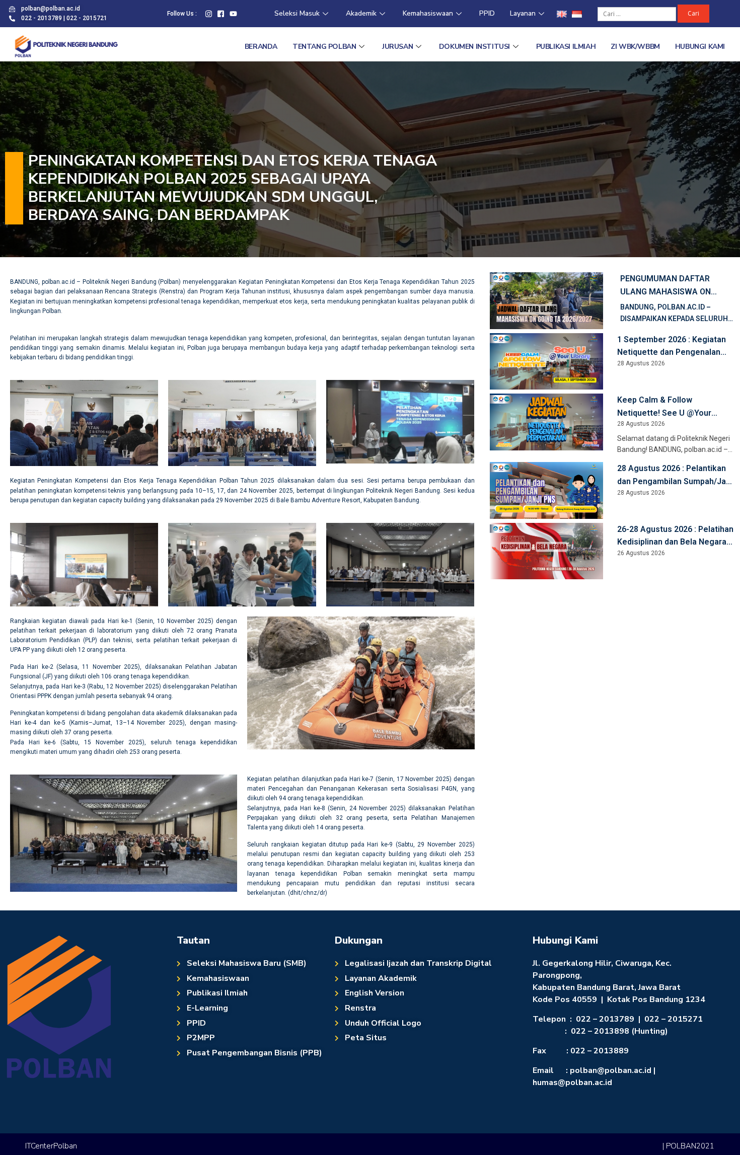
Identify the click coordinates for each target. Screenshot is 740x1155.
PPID (487, 13)
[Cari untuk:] (638, 13)
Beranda (261, 46)
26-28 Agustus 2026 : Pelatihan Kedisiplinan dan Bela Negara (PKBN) (675, 536)
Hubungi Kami (700, 46)
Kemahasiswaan (428, 13)
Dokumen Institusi (474, 46)
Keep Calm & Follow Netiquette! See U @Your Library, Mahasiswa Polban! (667, 407)
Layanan (523, 13)
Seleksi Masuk (297, 13)
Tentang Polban (324, 46)
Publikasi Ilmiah (566, 46)
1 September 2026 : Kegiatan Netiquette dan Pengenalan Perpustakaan (671, 347)
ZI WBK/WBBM (635, 46)
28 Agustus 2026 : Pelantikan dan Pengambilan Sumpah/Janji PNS (675, 476)
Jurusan (397, 46)
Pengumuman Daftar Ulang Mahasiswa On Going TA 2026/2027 (665, 286)
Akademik (361, 13)
